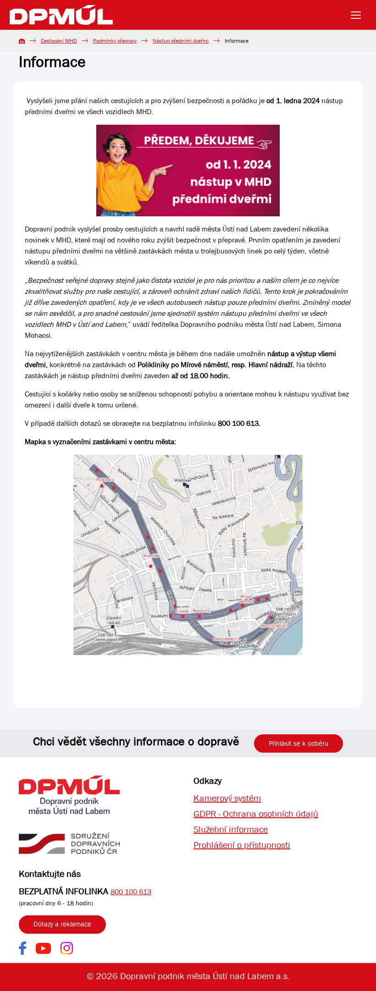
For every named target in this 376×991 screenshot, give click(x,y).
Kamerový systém (227, 798)
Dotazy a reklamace (62, 924)
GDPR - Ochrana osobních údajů (256, 814)
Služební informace (231, 829)
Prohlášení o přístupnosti (242, 845)
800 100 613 (131, 892)
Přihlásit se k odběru (298, 743)
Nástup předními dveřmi (181, 40)
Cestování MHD (59, 40)
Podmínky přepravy (115, 40)
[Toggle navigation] (358, 15)
